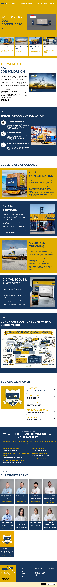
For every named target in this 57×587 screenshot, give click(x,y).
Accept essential (51, 584)
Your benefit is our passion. (36, 51)
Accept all (44, 584)
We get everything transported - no (19, 52)
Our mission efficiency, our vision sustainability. (7, 51)
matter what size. (18, 53)
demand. (46, 52)
